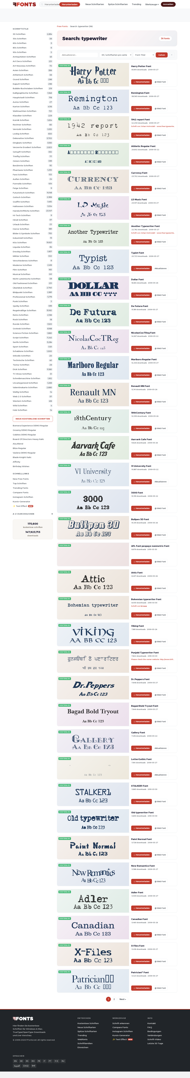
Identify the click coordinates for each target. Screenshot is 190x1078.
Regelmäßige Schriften (24, 310)
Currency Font (139, 173)
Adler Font (137, 892)
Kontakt (151, 1023)
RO (33, 1061)
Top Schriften (19, 483)
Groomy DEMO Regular (24, 430)
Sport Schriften (20, 346)
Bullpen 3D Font (140, 519)
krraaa (144, 606)
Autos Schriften (21, 102)
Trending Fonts (20, 488)
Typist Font (137, 253)
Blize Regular (19, 448)
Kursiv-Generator (21, 501)
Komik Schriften (21, 120)
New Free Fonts (21, 479)
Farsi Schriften (20, 174)
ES (27, 1061)
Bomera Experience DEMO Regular (30, 425)
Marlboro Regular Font (144, 359)
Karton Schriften (21, 106)
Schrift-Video (154, 1039)
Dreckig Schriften (21, 251)
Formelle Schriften (22, 183)
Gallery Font (138, 732)
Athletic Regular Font (143, 146)
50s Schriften (19, 38)
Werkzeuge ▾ (152, 4)
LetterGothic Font (141, 759)
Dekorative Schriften (23, 138)
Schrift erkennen (120, 1023)
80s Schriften (19, 47)
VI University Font (141, 466)
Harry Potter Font (141, 66)
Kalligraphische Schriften (25, 93)
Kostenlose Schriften (88, 1023)
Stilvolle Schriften (22, 356)
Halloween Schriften (23, 206)
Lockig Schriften (21, 133)
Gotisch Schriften (21, 197)
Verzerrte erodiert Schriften (27, 147)
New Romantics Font (143, 866)
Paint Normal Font (141, 839)
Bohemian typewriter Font (146, 599)
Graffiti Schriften (21, 202)
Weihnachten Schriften (24, 111)
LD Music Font (139, 199)
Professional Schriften (24, 297)
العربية (17, 1066)
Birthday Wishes (21, 466)
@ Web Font (160, 82)
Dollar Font (137, 279)
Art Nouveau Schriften (24, 66)
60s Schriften (19, 43)
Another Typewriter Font (145, 226)
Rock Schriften (20, 319)
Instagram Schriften (23, 497)
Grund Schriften (21, 79)
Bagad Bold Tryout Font (144, 706)
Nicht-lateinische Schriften (26, 279)
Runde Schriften (21, 324)
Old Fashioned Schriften (25, 283)
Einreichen (83, 1047)
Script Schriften (21, 337)
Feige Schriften (20, 188)
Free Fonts (62, 26)
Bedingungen (154, 1031)
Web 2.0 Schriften (22, 396)
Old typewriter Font (142, 812)
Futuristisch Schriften (24, 192)
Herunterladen (143, 82)
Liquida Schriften (21, 247)
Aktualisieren (161, 268)
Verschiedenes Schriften (25, 260)
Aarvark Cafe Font (141, 439)
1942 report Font (140, 119)
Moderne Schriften (22, 265)
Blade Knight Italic (22, 457)
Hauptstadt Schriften (24, 97)
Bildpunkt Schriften (22, 292)
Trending (136, 4)
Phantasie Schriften (23, 170)
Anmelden (168, 4)
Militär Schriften (21, 256)
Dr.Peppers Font (140, 679)
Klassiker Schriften (22, 115)
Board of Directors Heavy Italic (28, 439)
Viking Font (137, 626)
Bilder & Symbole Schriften (26, 233)
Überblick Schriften (22, 288)
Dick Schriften (20, 369)
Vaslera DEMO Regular (24, 453)
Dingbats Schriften (22, 143)
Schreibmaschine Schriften (26, 378)
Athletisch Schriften (23, 75)
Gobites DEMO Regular (24, 434)
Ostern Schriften (21, 161)
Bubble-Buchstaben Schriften (28, 88)
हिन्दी (33, 1066)
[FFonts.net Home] (24, 4)
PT (50, 1061)
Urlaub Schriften (21, 224)
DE (21, 1061)
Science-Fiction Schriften (25, 333)
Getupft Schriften (22, 152)
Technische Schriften (23, 360)
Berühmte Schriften (23, 165)
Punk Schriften (20, 301)
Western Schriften (22, 401)
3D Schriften (19, 34)
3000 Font (137, 492)
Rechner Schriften (22, 124)
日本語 (26, 1066)
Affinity (16, 462)
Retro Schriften (20, 315)
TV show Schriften (22, 374)
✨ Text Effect (23, 506)
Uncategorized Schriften (25, 383)
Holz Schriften (20, 410)
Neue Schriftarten (94, 4)
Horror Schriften (21, 229)
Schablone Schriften (23, 351)
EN (15, 1061)
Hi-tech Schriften (22, 215)
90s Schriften (19, 52)
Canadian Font (139, 919)
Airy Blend (18, 443)
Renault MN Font (140, 386)
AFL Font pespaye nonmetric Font (150, 546)
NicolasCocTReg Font (143, 332)
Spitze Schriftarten (118, 4)
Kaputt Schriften (21, 84)
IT (44, 1061)
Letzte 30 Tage (155, 1043)
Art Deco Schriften (22, 61)
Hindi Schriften (20, 220)
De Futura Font (139, 306)
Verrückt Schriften (22, 129)
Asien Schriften (20, 70)
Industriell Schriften (23, 238)
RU (63, 1061)
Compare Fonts (20, 492)
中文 (56, 1061)
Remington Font (140, 93)
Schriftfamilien (85, 1043)
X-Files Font (137, 945)
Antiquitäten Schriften (24, 57)
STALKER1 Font (139, 786)
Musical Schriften (21, 274)
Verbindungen (154, 1035)
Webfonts (83, 1039)
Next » (123, 999)
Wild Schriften (20, 405)
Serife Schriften (21, 342)
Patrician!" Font (140, 972)
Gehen (161, 55)
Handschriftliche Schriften (26, 211)
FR (39, 1061)
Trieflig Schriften (21, 156)
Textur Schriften (21, 365)
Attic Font (137, 572)
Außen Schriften (21, 179)
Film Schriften (20, 269)
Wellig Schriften (21, 392)
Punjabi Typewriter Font (145, 652)
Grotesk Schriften (22, 328)
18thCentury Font (141, 412)
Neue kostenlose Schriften (33, 419)
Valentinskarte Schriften (25, 387)
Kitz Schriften (20, 242)
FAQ (149, 1027)
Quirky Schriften (21, 306)
